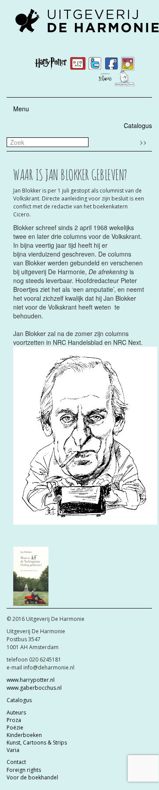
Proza (14, 720)
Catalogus (138, 125)
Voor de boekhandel (32, 777)
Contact (16, 762)
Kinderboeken (24, 735)
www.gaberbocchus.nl (34, 688)
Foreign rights (24, 770)
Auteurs (16, 712)
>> (143, 141)
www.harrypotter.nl (31, 680)
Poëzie (15, 727)
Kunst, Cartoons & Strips (37, 742)
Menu (21, 108)
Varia (13, 750)
